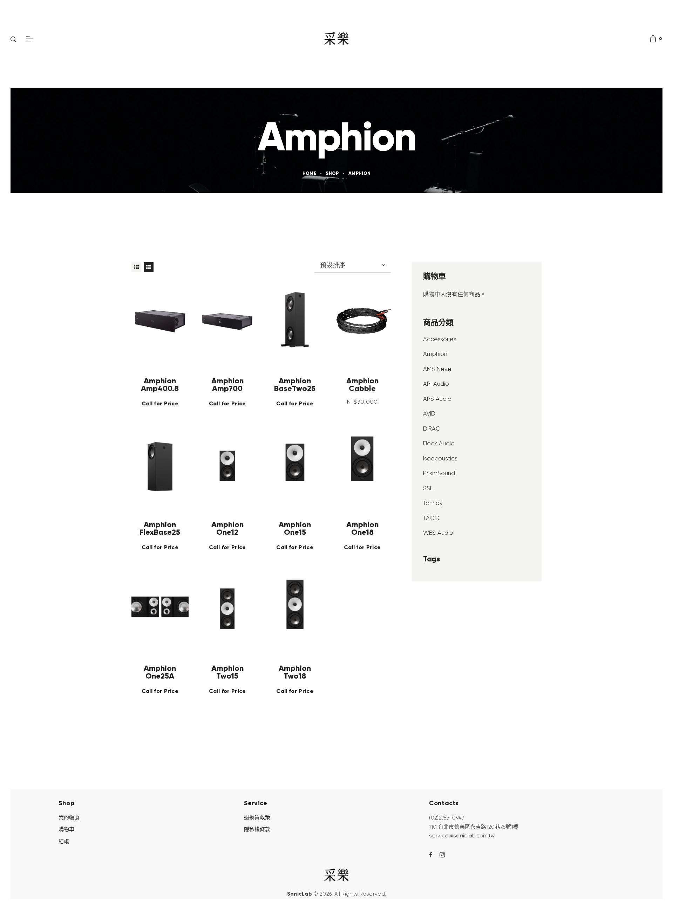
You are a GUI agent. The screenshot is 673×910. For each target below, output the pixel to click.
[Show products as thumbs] (136, 267)
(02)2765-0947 (446, 818)
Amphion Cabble (362, 384)
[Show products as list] (149, 267)
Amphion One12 (227, 528)
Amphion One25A (160, 672)
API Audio (436, 383)
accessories (439, 339)
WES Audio (438, 532)
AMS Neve (437, 368)
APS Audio (437, 398)
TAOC (431, 517)
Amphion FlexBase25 (160, 528)
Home (309, 173)
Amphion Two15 (227, 672)
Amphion (435, 353)
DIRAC (431, 428)
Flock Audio (439, 443)
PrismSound (439, 473)
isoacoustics (440, 458)
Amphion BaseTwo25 (294, 384)
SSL (428, 488)
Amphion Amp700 (227, 384)
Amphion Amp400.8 (160, 384)
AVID (429, 413)
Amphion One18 (362, 528)
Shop (332, 173)
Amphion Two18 (295, 672)
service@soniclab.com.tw (462, 836)
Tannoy (433, 502)
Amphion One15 (295, 528)
